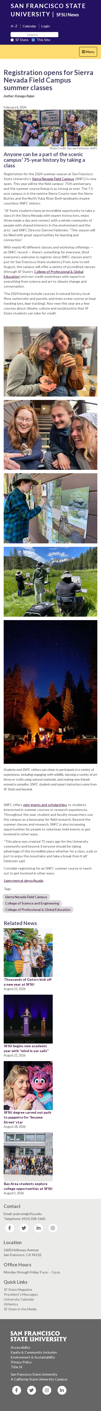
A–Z (14, 26)
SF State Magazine (18, 1289)
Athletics (11, 1304)
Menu (89, 53)
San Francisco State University (34, 1374)
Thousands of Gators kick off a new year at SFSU (27, 981)
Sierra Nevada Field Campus (53, 179)
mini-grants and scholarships (45, 805)
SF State (21, 40)
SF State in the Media (20, 1309)
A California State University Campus (39, 1379)
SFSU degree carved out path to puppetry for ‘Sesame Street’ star (27, 1117)
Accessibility (20, 1347)
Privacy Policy (21, 1362)
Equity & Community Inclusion (34, 1352)
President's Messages (21, 1294)
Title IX (16, 1367)
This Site (43, 40)
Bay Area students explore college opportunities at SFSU (28, 1186)
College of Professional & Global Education (38, 909)
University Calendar (19, 1299)
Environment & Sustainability (33, 1357)
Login (45, 26)
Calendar (29, 26)
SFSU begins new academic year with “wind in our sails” (26, 1048)
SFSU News (67, 14)
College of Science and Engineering (32, 903)
